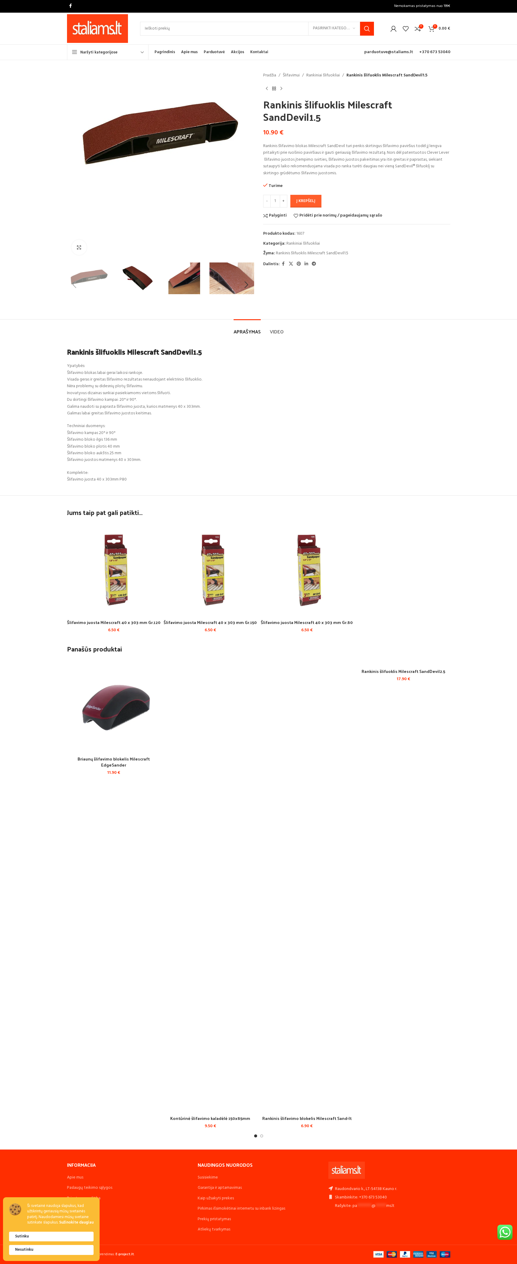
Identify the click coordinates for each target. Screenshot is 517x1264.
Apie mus (75, 1177)
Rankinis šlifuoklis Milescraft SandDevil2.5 (403, 671)
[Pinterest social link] (299, 264)
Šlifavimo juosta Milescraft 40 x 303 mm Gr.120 (114, 622)
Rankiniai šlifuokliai (323, 75)
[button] (74, 284)
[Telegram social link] (314, 264)
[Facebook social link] (70, 6)
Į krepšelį (305, 201)
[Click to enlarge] (79, 247)
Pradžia (269, 75)
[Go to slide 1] (255, 1135)
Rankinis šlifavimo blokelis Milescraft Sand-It (307, 1118)
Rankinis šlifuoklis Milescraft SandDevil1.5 (312, 253)
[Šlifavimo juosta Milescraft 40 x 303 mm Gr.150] (210, 569)
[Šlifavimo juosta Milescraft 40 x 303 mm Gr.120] (114, 569)
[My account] (394, 29)
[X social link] (291, 264)
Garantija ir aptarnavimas (220, 1187)
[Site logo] (97, 28)
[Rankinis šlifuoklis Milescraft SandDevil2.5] (403, 663)
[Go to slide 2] (261, 1135)
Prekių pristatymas (214, 1219)
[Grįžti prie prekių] (274, 88)
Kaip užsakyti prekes (216, 1198)
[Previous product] (266, 88)
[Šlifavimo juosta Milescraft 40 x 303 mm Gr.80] (307, 569)
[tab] (247, 328)
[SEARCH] (367, 29)
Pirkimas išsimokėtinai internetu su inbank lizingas (241, 1208)
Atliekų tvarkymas (214, 1229)
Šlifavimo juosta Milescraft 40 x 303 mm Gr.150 (210, 622)
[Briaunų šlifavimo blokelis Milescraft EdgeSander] (114, 706)
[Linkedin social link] (306, 264)
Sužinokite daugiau (76, 1223)
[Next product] (281, 88)
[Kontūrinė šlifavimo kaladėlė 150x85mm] (210, 886)
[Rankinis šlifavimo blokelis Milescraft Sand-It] (307, 886)
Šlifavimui (291, 75)
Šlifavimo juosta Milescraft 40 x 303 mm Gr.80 (307, 622)
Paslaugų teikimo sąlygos (89, 1187)
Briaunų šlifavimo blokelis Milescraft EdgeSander (114, 762)
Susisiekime (208, 1177)
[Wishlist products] (406, 29)
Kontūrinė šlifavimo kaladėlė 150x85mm (210, 1118)
